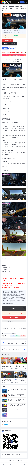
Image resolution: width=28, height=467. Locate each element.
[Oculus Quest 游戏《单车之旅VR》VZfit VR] (4, 415)
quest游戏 (6, 333)
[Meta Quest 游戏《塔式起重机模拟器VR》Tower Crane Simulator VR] (4, 400)
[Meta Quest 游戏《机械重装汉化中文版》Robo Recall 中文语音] (20, 374)
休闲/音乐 (9, 30)
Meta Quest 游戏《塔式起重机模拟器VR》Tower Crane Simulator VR (16, 400)
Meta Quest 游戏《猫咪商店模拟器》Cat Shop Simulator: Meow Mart (17, 395)
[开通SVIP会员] (14, 55)
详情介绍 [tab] (6, 48)
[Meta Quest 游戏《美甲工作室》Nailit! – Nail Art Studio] (7, 360)
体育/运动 (18, 365)
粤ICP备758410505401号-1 (9, 462)
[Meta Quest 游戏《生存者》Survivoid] (7, 374)
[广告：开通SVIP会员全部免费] (14, 52)
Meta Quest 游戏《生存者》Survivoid (7, 381)
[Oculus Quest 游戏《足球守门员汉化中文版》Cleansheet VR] (20, 360)
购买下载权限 (8, 40)
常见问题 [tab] (13, 48)
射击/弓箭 (22, 379)
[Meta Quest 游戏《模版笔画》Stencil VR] (4, 410)
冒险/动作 (9, 379)
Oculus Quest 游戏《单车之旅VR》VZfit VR (16, 414)
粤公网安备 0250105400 (19, 462)
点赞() (23, 335)
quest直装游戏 (12, 333)
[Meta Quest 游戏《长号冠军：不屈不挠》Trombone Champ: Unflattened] (4, 405)
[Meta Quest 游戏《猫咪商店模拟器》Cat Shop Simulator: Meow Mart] (4, 395)
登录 (23, 2)
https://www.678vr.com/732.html (10, 287)
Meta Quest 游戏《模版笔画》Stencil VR (17, 409)
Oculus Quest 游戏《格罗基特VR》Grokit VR (17, 390)
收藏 (18, 335)
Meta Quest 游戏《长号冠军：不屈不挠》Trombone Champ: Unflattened (17, 404)
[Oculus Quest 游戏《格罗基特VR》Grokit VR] (4, 391)
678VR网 (13, 460)
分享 (13, 335)
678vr (5, 335)
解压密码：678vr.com (10, 43)
